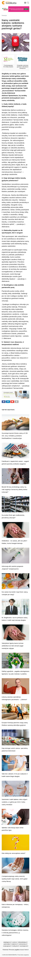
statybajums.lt (7, 942)
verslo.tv (14, 942)
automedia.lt (7, 944)
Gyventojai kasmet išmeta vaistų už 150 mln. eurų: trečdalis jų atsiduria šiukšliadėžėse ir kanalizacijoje (15, 435)
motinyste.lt (15, 946)
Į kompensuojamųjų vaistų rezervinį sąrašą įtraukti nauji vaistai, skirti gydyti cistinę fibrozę (14, 878)
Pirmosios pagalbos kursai (16, 949)
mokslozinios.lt (23, 944)
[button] (25, 2)
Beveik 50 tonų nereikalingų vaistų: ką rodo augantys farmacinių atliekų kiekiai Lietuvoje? (14, 489)
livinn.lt (26, 949)
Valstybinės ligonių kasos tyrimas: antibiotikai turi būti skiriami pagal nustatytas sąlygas (13, 645)
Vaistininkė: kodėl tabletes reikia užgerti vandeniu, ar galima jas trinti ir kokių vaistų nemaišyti (14, 802)
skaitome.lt (14, 944)
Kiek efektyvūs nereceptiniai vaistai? (13, 853)
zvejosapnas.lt (7, 946)
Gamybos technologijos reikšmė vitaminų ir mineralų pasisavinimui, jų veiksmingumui (15, 932)
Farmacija (4, 15)
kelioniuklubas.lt (22, 942)
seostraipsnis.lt (24, 946)
